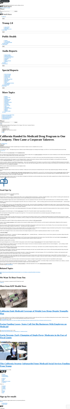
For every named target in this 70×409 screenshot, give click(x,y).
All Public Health (5, 43)
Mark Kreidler (3, 369)
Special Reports (5, 63)
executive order (59, 172)
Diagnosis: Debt (7, 76)
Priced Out (6, 78)
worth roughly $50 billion (7, 160)
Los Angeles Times (11, 152)
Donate (8, 7)
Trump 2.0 (4, 16)
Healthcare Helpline (7, 55)
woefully (36, 154)
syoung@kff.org (10, 264)
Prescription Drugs (7, 99)
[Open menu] (0, 10)
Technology (6, 103)
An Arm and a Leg (7, 57)
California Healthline (21, 263)
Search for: (2, 11)
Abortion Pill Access (5, 118)
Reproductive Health (8, 102)
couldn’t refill (23, 234)
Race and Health (7, 105)
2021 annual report (5, 206)
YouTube (3, 386)
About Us (4, 378)
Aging (5, 106)
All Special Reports (5, 84)
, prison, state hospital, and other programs (22, 172)
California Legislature (27, 272)
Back (3, 18)
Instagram (4, 385)
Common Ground (7, 75)
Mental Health (6, 107)
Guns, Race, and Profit (8, 79)
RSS (3, 392)
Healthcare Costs (7, 97)
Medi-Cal (35, 272)
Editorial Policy (5, 403)
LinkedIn (3, 387)
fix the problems (63, 237)
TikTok (3, 391)
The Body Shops (7, 77)
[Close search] (1, 13)
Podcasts (3, 374)
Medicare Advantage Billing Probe (8, 114)
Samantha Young (4, 143)
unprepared (40, 154)
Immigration (6, 101)
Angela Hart (3, 341)
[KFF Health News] (6, 6)
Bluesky (3, 390)
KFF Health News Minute (8, 56)
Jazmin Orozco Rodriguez (5, 330)
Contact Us (2, 282)
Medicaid (6, 110)
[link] (2, 145)
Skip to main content (4, 1)
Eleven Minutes (7, 83)
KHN (11, 263)
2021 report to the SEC (38, 220)
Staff (3, 380)
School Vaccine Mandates (6, 115)
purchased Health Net (6, 257)
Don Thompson (4, 319)
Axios (32, 241)
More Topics (4, 85)
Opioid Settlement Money (6, 117)
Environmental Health (8, 42)
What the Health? (7, 54)
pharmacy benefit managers (12, 247)
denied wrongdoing (10, 222)
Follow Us (5, 7)
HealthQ (5, 59)
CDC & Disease (7, 41)
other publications (38, 241)
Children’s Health (7, 111)
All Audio (4, 62)
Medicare (6, 109)
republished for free (21, 152)
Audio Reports (4, 44)
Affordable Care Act (7, 108)
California (38, 272)
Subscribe (1, 7)
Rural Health (6, 104)
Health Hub (6, 58)
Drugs (32, 272)
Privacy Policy (4, 404)
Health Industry (7, 100)
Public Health (4, 29)
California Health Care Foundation (46, 263)
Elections (6, 96)
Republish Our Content (6, 381)
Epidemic (6, 61)
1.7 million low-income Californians (8, 205)
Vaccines (5, 40)
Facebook (4, 388)
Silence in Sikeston (7, 60)
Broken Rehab (6, 80)
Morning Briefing (5, 376)
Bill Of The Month (7, 74)
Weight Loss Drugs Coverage (7, 116)
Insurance (6, 98)
